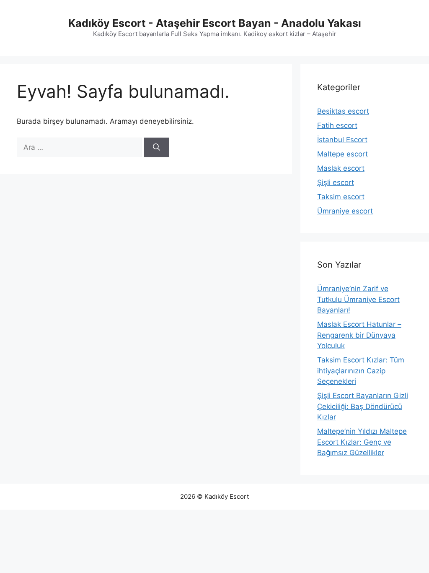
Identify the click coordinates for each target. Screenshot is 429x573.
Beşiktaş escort (343, 111)
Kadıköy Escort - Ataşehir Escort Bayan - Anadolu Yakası (214, 23)
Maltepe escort (342, 154)
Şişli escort (335, 182)
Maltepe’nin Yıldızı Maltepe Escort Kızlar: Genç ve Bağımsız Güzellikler (362, 442)
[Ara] (156, 148)
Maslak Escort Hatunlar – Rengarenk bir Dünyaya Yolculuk (359, 335)
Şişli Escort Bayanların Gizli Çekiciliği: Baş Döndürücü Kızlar (362, 406)
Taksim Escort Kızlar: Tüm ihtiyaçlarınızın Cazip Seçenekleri (360, 370)
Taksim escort (340, 197)
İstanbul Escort (342, 139)
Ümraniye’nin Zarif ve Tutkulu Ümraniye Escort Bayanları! (358, 299)
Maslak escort (340, 168)
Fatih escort (337, 125)
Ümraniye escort (345, 211)
